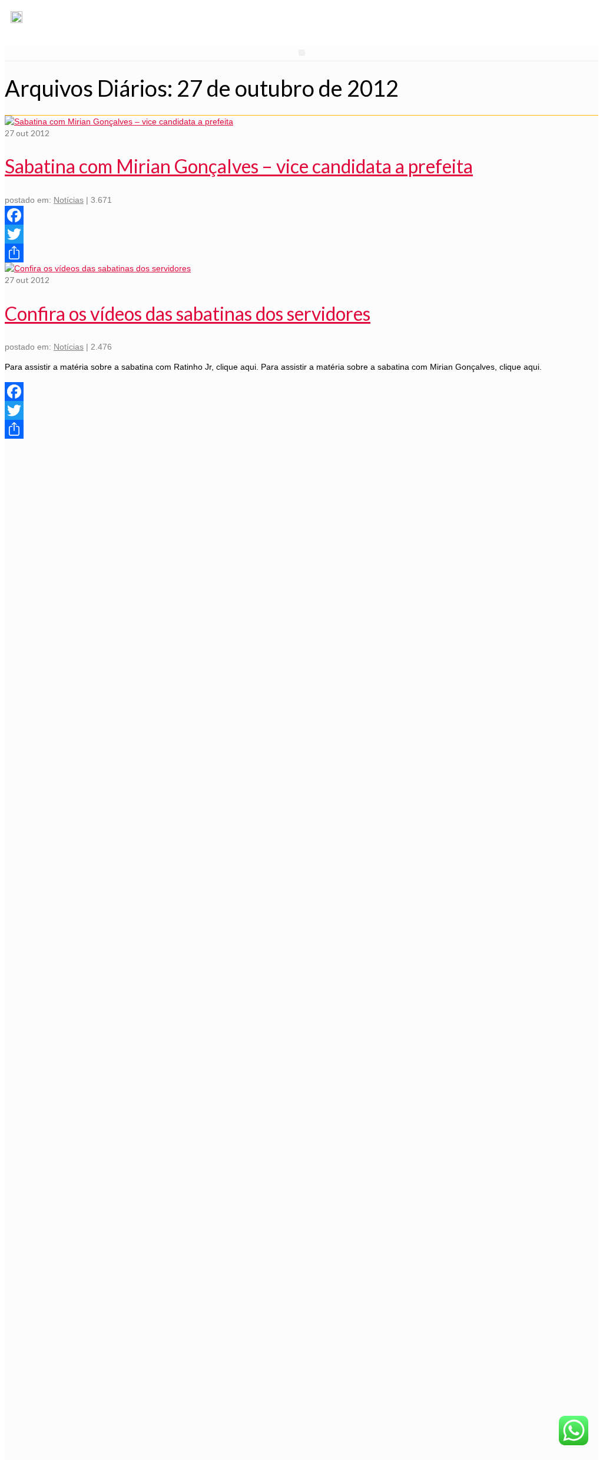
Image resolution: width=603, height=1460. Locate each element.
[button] (302, 53)
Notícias (69, 200)
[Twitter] (301, 234)
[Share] (301, 253)
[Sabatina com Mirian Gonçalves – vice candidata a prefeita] (119, 121)
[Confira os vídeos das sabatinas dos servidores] (98, 268)
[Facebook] (301, 215)
